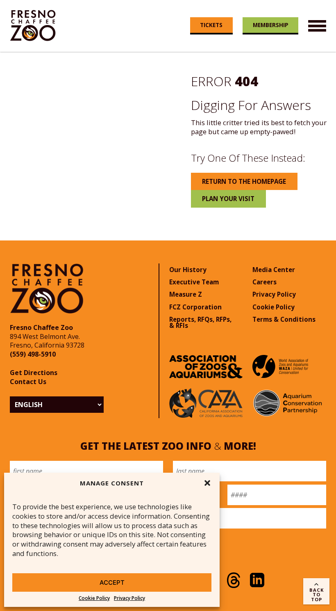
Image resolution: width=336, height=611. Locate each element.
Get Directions (33, 372)
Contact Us (28, 381)
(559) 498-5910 (33, 354)
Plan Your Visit (228, 199)
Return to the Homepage (244, 181)
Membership (270, 25)
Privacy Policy (129, 598)
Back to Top (316, 594)
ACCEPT (112, 582)
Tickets (211, 25)
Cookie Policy (94, 598)
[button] (207, 483)
